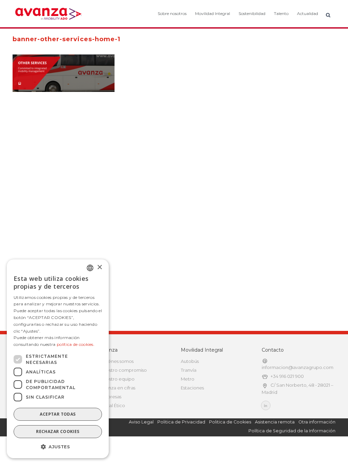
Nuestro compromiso (123, 370)
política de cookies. (75, 344)
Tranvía (188, 370)
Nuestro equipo (117, 379)
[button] (58, 447)
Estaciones (192, 387)
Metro (187, 379)
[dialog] (58, 358)
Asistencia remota (275, 421)
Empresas (110, 396)
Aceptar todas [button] (57, 414)
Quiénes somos (117, 361)
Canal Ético (112, 405)
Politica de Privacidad (181, 421)
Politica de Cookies (230, 421)
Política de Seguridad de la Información (291, 430)
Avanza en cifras (117, 387)
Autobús (190, 361)
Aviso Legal (141, 421)
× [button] (99, 267)
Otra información (316, 421)
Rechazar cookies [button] (57, 431)
